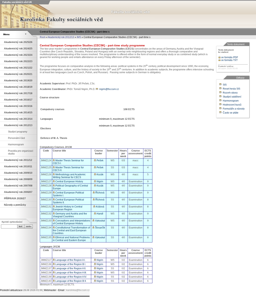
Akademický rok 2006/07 (18, 192)
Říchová (99, 192)
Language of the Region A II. (70, 268)
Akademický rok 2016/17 (18, 99)
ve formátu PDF (229, 57)
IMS (79, 37)
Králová (99, 206)
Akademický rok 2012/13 (60, 37)
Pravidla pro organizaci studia (20, 152)
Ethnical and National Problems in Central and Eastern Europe (71, 239)
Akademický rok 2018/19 (18, 87)
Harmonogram (16, 144)
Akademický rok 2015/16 (18, 106)
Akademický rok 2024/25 (18, 48)
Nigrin (99, 181)
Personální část (16, 138)
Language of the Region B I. (70, 264)
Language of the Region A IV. (71, 276)
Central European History (69, 181)
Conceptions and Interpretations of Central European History (71, 222)
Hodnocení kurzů (232, 104)
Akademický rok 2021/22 (18, 67)
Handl (99, 213)
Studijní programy (17, 131)
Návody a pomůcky (15, 204)
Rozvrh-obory (230, 92)
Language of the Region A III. (71, 272)
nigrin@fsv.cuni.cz (109, 89)
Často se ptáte (230, 112)
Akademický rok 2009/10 (18, 172)
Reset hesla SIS (231, 88)
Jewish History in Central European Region (67, 208)
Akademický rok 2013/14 (18, 119)
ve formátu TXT (229, 60)
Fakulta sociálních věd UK (17, 2)
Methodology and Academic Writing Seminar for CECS (69, 176)
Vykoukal (99, 220)
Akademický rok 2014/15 (18, 112)
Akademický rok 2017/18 (18, 93)
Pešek (99, 160)
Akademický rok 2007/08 (18, 185)
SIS (225, 84)
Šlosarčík (99, 227)
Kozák (99, 174)
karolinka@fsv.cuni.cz (78, 290)
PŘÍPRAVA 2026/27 (15, 198)
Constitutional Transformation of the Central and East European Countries (71, 230)
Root (42, 37)
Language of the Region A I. (70, 260)
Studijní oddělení (232, 96)
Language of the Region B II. (70, 281)
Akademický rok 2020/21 (18, 74)
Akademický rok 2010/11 (18, 166)
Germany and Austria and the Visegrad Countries (70, 215)
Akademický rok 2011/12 (18, 160)
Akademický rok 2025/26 (18, 42)
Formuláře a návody (234, 108)
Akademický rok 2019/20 (18, 80)
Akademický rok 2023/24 (18, 55)
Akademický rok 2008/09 (18, 179)
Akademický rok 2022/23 (18, 61)
